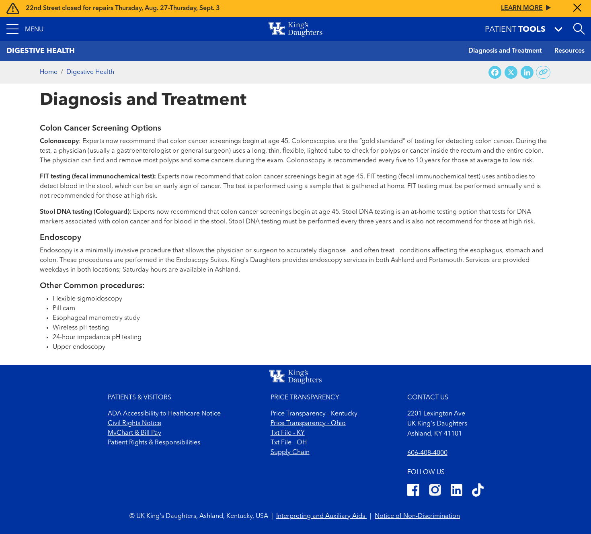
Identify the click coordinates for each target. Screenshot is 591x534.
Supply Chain (290, 452)
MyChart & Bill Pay (134, 433)
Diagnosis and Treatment (505, 51)
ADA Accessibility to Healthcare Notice (164, 414)
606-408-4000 (427, 453)
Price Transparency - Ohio (308, 423)
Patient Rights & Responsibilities (154, 443)
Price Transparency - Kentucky (314, 414)
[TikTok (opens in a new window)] (478, 491)
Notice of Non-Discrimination (417, 516)
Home (48, 72)
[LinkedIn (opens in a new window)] (456, 491)
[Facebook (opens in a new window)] (413, 491)
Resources (569, 51)
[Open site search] (579, 29)
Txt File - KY (288, 433)
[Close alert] (577, 8)
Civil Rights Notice (134, 423)
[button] (25, 29)
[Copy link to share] (543, 72)
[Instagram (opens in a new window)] (435, 491)
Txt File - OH (289, 443)
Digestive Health (90, 72)
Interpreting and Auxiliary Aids (321, 516)
